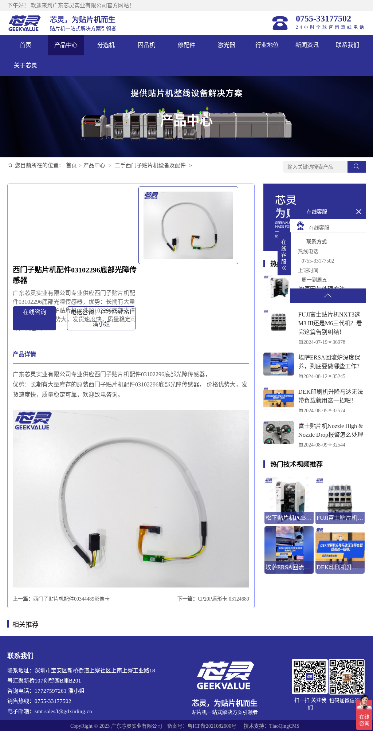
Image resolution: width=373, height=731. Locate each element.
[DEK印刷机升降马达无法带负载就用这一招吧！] (278, 398)
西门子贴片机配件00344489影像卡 (71, 599)
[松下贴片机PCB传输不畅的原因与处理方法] (278, 286)
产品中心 (66, 45)
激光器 (226, 45)
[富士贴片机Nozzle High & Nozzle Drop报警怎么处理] (278, 432)
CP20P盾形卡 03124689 (223, 599)
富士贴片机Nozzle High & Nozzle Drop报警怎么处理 (330, 430)
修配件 (186, 45)
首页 (25, 45)
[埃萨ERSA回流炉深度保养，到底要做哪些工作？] (278, 364)
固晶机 (146, 45)
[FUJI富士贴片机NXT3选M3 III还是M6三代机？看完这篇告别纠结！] (278, 321)
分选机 (106, 45)
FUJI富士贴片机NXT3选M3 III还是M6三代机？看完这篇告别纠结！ (330, 323)
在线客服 (319, 228)
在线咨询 (34, 312)
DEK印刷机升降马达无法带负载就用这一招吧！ (330, 396)
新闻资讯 (307, 45)
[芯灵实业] (25, 23)
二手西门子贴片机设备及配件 (150, 165)
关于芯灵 (25, 65)
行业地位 (267, 45)
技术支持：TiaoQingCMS (271, 726)
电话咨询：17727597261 (101, 318)
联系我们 (347, 45)
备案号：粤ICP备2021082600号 (201, 726)
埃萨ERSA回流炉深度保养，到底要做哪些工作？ (330, 361)
